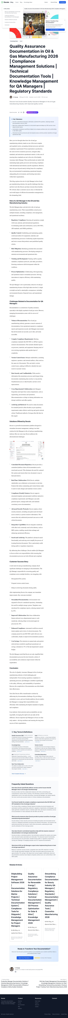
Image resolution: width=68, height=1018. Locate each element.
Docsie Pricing (54, 2)
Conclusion (7, 24)
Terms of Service (56, 1014)
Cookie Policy (64, 1014)
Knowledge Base (28, 2)
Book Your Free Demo (55, 29)
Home (16, 2)
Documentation (21, 1004)
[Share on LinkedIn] (23, 112)
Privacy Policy (47, 1014)
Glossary (20, 1008)
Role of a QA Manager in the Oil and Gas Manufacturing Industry (12, 12)
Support (37, 1002)
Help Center (37, 1001)
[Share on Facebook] (21, 112)
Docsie (46, 2)
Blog (11, 2)
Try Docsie (62, 2)
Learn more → (27, 741)
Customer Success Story (10, 22)
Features (20, 1001)
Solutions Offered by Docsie (11, 19)
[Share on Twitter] (18, 112)
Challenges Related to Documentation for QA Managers (12, 16)
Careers (36, 1006)
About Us (37, 1004)
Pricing (19, 1002)
